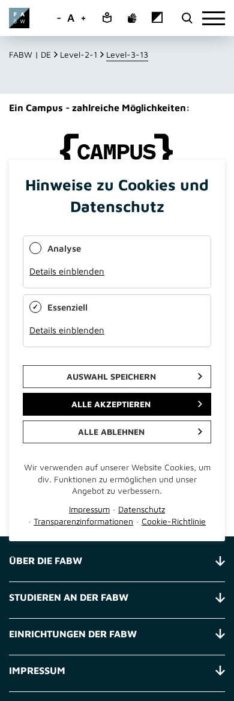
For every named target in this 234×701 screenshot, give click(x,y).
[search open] (186, 18)
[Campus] (117, 152)
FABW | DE (30, 54)
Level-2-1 (78, 54)
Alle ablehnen (111, 431)
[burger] (213, 18)
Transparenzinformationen (83, 521)
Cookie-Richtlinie (174, 521)
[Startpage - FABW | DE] (19, 18)
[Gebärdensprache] (132, 18)
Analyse (64, 248)
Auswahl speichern (111, 376)
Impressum (89, 509)
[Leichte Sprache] (106, 18)
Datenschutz (141, 509)
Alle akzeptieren (111, 404)
